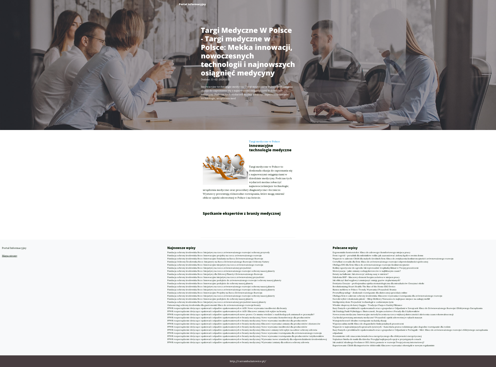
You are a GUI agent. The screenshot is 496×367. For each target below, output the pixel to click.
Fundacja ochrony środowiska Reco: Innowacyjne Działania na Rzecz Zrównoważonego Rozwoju (215, 258)
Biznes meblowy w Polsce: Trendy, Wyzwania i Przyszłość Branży (364, 289)
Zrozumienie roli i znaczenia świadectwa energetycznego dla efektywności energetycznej (377, 336)
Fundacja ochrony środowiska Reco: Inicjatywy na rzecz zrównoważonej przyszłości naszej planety (216, 302)
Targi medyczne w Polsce (264, 141)
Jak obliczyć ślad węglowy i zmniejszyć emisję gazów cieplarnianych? (366, 280)
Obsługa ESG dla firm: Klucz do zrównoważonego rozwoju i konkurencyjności (371, 264)
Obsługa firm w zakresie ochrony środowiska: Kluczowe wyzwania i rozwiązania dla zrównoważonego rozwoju (387, 296)
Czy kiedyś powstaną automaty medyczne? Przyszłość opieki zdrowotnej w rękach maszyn (377, 317)
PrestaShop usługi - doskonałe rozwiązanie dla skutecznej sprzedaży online (370, 292)
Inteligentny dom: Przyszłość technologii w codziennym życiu (363, 302)
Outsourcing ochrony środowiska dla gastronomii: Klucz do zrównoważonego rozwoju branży (214, 305)
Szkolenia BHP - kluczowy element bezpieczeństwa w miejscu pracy (366, 277)
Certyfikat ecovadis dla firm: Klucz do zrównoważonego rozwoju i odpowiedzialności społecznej (380, 261)
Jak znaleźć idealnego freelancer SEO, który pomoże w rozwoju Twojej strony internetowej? (378, 342)
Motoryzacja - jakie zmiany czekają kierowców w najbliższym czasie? (367, 271)
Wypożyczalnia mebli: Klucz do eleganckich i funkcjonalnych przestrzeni (368, 323)
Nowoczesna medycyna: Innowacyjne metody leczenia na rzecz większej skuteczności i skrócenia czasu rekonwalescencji (393, 314)
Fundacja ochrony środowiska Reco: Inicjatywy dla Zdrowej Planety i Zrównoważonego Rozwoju (215, 274)
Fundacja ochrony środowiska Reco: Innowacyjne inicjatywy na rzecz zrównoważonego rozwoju (215, 264)
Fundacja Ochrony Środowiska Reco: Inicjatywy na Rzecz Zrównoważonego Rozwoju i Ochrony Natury (218, 261)
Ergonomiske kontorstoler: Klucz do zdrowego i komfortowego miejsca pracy (371, 252)
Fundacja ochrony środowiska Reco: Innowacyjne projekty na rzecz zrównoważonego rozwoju (214, 255)
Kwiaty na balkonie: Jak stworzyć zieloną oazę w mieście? (361, 274)
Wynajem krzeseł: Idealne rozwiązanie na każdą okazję (360, 320)
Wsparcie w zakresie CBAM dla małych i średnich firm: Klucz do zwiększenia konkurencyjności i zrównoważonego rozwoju (393, 258)
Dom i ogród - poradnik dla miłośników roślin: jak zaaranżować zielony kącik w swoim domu (378, 255)
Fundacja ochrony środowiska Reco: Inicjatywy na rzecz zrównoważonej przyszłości (209, 268)
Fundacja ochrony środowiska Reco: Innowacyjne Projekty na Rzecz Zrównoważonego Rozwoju (214, 292)
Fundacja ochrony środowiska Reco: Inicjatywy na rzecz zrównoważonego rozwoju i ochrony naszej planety (221, 271)
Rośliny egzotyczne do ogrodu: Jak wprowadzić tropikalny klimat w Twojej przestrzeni (375, 268)
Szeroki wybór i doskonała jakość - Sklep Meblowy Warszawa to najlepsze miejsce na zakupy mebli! (381, 299)
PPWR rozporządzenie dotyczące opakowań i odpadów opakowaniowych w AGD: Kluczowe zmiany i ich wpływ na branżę (226, 311)
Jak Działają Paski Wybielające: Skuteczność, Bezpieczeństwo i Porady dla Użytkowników (376, 311)
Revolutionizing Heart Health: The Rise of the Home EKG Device (364, 286)
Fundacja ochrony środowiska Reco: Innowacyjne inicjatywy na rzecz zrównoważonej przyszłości (215, 277)
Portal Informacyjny (192, 4)
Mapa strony (9, 255)
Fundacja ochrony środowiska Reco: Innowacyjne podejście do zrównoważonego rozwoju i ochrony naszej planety (224, 280)
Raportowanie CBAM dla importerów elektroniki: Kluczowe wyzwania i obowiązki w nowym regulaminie (384, 345)
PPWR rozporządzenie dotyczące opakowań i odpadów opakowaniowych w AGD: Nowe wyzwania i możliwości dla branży (227, 308)
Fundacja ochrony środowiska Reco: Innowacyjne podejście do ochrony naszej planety (210, 283)
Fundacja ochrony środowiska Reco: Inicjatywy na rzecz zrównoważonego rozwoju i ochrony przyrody (218, 252)
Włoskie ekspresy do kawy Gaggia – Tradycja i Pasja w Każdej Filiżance (367, 305)
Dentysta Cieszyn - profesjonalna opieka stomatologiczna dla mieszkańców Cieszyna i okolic (378, 283)
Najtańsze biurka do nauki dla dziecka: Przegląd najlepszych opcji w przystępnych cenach (377, 339)
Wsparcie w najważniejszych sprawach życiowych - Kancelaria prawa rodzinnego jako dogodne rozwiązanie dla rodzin (391, 327)
